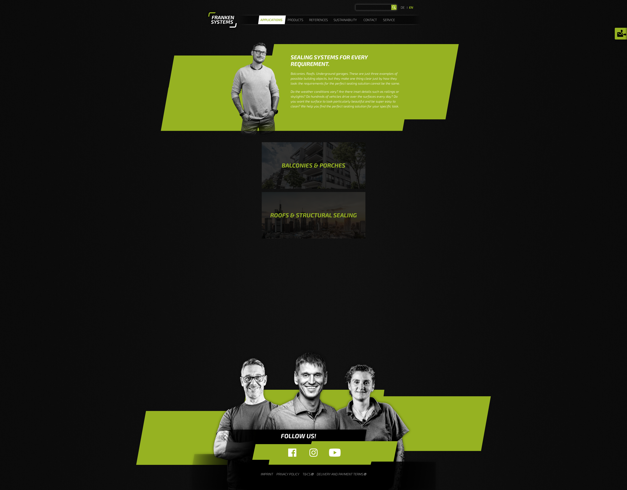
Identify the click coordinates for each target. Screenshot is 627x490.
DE (403, 7)
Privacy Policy (287, 474)
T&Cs (307, 474)
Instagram (313, 453)
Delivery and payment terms (340, 474)
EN (411, 7)
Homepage (222, 20)
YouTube (334, 453)
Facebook (292, 453)
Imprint (267, 474)
